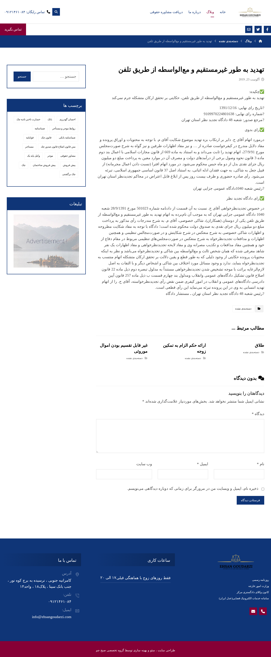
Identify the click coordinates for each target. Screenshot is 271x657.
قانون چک (46, 137)
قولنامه (30, 137)
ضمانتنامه (40, 128)
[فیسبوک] (267, 29)
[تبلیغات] (46, 241)
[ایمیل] (248, 29)
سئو (152, 650)
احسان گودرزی (67, 119)
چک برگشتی (68, 174)
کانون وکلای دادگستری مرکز (253, 592)
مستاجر (29, 146)
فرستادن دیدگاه (250, 500)
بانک (50, 119)
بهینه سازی (140, 650)
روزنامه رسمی (260, 579)
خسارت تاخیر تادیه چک (28, 119)
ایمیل (202, 464)
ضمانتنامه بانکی (67, 137)
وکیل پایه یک (33, 155)
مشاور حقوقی (67, 155)
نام (260, 464)
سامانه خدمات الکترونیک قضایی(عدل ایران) (244, 598)
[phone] (263, 611)
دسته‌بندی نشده (243, 308)
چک (23, 165)
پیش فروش (69, 165)
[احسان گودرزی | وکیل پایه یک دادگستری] (250, 12)
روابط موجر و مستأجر (63, 128)
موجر (50, 155)
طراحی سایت (166, 650)
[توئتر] (258, 29)
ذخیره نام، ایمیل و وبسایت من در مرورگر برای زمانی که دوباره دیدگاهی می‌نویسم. (192, 488)
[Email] (253, 611)
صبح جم (101, 650)
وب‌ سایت (144, 464)
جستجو (22, 76)
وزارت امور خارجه (258, 586)
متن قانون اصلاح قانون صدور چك (58, 146)
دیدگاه (258, 414)
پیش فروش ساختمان (44, 165)
